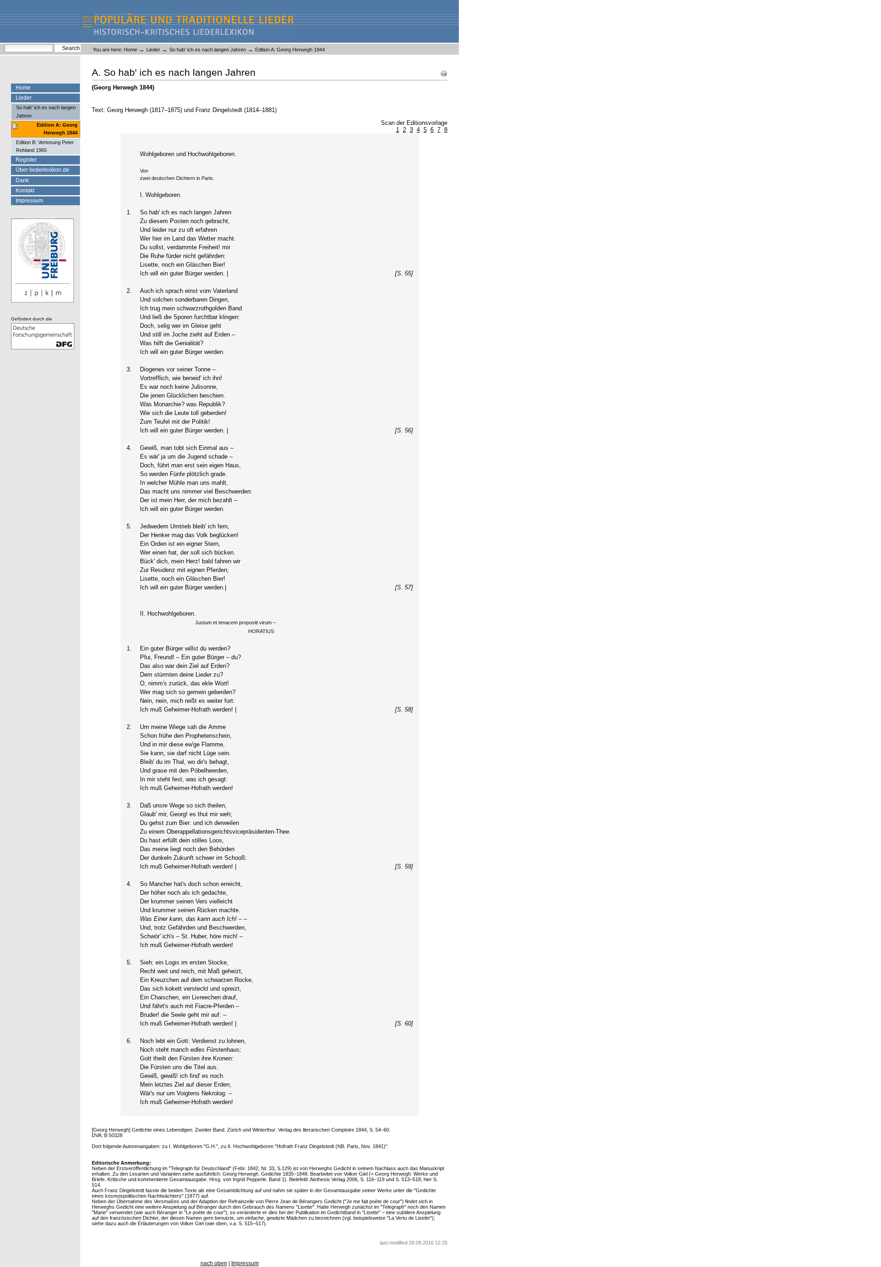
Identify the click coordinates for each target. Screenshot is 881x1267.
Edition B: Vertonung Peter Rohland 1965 (45, 146)
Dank (22, 180)
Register (26, 160)
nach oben (214, 1263)
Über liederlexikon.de (42, 170)
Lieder (153, 49)
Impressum (29, 200)
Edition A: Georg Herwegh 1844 (57, 128)
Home (130, 49)
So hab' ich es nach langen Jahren (207, 49)
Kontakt (25, 190)
